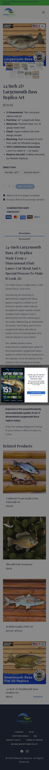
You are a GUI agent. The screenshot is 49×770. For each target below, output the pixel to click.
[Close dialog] (46, 369)
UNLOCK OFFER (36, 392)
